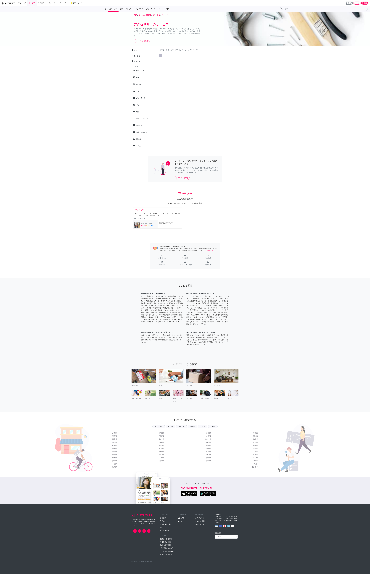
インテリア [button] (139, 9)
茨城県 (114, 454)
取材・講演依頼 (165, 545)
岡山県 (208, 448)
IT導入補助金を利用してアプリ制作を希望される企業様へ (167, 551)
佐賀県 (255, 442)
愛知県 (161, 454)
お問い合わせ (200, 524)
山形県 (114, 448)
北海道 (114, 433)
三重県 (161, 458)
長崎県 (255, 445)
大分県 (255, 451)
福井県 (161, 439)
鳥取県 (208, 442)
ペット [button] (161, 9)
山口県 (208, 454)
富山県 (161, 433)
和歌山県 (208, 439)
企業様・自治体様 (166, 539)
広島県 (208, 451)
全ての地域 (159, 426)
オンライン (255, 467)
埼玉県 (192, 426)
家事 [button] (121, 9)
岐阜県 (161, 448)
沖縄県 (255, 461)
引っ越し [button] (129, 9)
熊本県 (255, 448)
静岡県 (161, 451)
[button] (349, 3)
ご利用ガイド (200, 518)
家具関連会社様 (165, 542)
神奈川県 (181, 426)
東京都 (170, 426)
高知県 (255, 436)
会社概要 (163, 518)
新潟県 (114, 467)
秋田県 (114, 445)
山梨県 (161, 442)
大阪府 (202, 426)
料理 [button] (167, 9)
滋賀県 (161, 461)
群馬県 (114, 461)
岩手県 (114, 439)
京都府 (213, 426)
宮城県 (114, 442)
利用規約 (163, 521)
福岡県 (255, 439)
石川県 (161, 436)
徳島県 (208, 458)
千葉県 (114, 464)
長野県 (161, 445)
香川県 (208, 461)
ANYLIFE (181, 518)
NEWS (180, 521)
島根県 (208, 445)
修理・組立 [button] (113, 9)
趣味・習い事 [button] (151, 9)
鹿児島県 (255, 458)
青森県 (114, 436)
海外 (255, 464)
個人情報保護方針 (166, 530)
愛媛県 (255, 433)
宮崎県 (255, 454)
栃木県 (114, 458)
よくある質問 (200, 521)
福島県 (114, 451)
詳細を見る (210, 250)
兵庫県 (208, 433)
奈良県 (208, 436)
